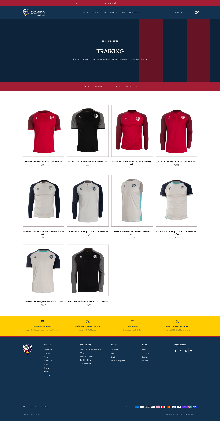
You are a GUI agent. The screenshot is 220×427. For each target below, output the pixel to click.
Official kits (85, 12)
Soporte (47, 375)
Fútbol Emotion (45, 407)
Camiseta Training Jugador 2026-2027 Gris (44, 301)
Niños (123, 12)
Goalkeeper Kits (85, 363)
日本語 (31, 414)
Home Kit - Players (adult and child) (90, 351)
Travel (104, 12)
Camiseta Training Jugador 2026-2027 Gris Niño (176, 233)
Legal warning (169, 414)
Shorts (117, 86)
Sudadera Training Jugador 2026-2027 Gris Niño (43, 233)
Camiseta (145, 357)
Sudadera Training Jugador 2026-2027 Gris (88, 231)
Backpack (145, 360)
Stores (46, 371)
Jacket (144, 349)
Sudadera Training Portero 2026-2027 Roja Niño (132, 163)
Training (95, 12)
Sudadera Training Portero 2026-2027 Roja (176, 162)
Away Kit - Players (86, 356)
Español (25, 414)
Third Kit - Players (86, 360)
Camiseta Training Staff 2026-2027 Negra (87, 162)
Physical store (134, 12)
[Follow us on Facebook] (175, 350)
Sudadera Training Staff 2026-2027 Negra (88, 301)
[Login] (191, 12)
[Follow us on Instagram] (185, 350)
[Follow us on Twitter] (180, 350)
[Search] (186, 12)
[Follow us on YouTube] (191, 350)
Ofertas (46, 368)
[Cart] (196, 12)
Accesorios (113, 12)
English (177, 12)
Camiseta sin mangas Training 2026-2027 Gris (132, 233)
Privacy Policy (179, 414)
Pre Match (98, 86)
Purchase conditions (191, 414)
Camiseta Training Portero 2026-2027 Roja (44, 162)
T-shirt (109, 86)
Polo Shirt (145, 353)
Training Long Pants (131, 86)
